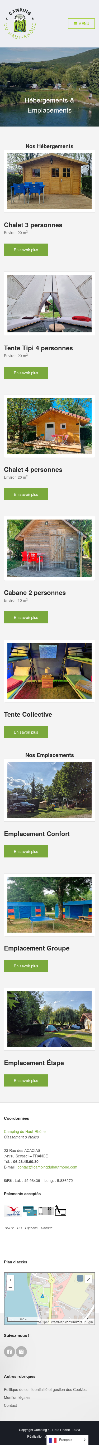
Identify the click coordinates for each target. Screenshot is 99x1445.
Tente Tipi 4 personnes (38, 347)
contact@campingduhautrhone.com (47, 1167)
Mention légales (17, 1397)
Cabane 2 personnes (35, 592)
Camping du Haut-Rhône (25, 1131)
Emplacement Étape (34, 1062)
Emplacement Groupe (36, 947)
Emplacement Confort (37, 833)
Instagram (21, 1351)
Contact (10, 1405)
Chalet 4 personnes (33, 469)
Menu (83, 23)
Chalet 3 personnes (33, 224)
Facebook (9, 1351)
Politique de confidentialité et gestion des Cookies (45, 1389)
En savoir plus (26, 249)
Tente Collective (28, 714)
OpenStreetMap (53, 1322)
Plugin (88, 1322)
